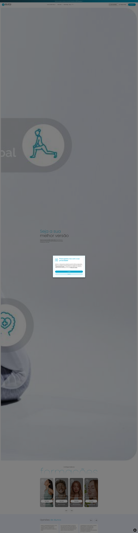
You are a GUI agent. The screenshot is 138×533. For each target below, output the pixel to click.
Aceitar (69, 271)
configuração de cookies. (60, 266)
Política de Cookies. (73, 267)
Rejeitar (69, 274)
